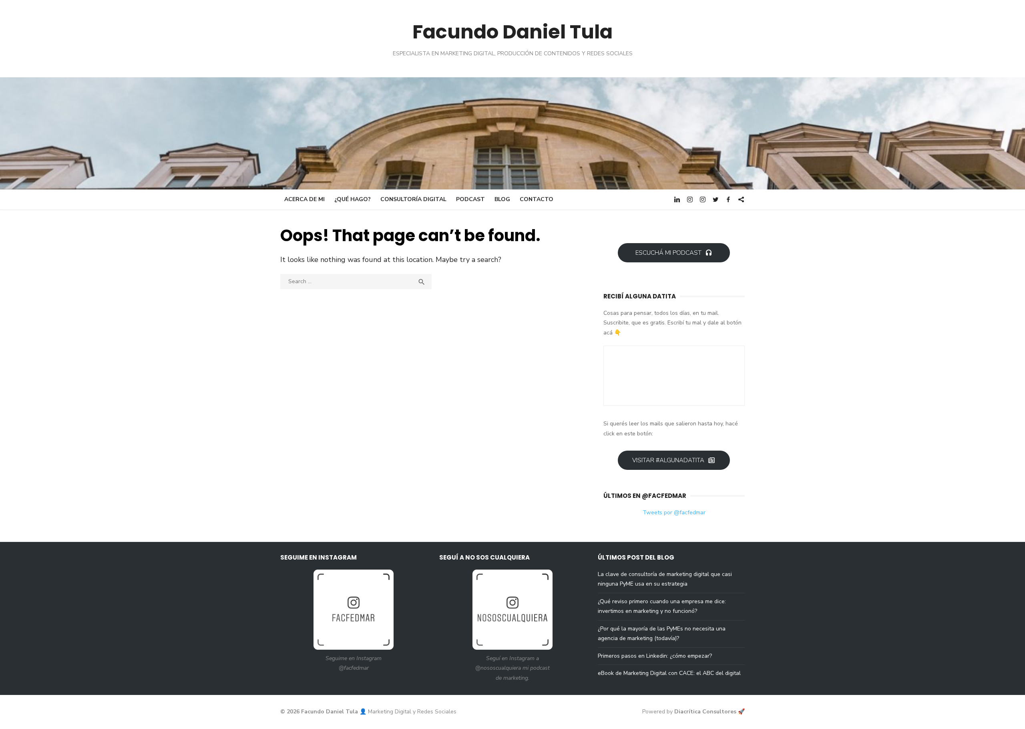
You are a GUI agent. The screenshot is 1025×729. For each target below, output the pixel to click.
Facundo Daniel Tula (512, 31)
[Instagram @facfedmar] (689, 199)
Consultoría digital (413, 199)
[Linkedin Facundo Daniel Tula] (677, 199)
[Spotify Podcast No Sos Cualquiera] (741, 199)
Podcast (470, 199)
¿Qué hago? (352, 199)
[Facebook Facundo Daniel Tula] (728, 199)
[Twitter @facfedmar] (715, 199)
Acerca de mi (304, 199)
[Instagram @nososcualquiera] (702, 199)
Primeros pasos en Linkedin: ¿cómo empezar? (655, 656)
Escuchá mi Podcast (668, 253)
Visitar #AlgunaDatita (668, 460)
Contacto (536, 199)
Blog (502, 199)
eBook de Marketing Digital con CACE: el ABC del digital (669, 673)
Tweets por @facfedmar (674, 512)
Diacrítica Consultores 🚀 (709, 711)
